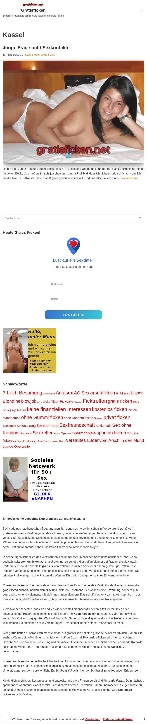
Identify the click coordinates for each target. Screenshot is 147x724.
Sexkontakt (104, 425)
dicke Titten (51, 401)
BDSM (127, 393)
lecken (132, 410)
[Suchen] (140, 218)
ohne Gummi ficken (42, 417)
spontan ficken (111, 432)
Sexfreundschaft (77, 425)
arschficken (102, 393)
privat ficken (117, 417)
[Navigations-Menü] (140, 10)
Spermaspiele (84, 433)
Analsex (64, 393)
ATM (119, 393)
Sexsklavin (26, 433)
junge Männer (18, 410)
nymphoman (11, 418)
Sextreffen (43, 432)
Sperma (66, 433)
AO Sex (81, 392)
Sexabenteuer (47, 425)
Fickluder (78, 402)
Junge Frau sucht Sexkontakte (36, 47)
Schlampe (9, 425)
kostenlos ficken (109, 409)
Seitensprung (26, 425)
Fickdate (66, 401)
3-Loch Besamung (22, 393)
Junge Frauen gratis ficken (40, 54)
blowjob (29, 401)
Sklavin (57, 434)
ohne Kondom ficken (78, 418)
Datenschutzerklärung (118, 719)
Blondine (11, 401)
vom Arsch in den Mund (121, 440)
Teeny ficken (43, 441)
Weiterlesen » (130, 178)
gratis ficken (120, 401)
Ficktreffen (95, 401)
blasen (137, 393)
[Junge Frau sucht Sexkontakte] (73, 112)
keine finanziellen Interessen (59, 409)
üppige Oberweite (16, 446)
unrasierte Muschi (57, 441)
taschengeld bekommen (25, 441)
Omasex (98, 418)
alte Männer (49, 393)
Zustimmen (92, 719)
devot (39, 402)
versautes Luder (82, 440)
